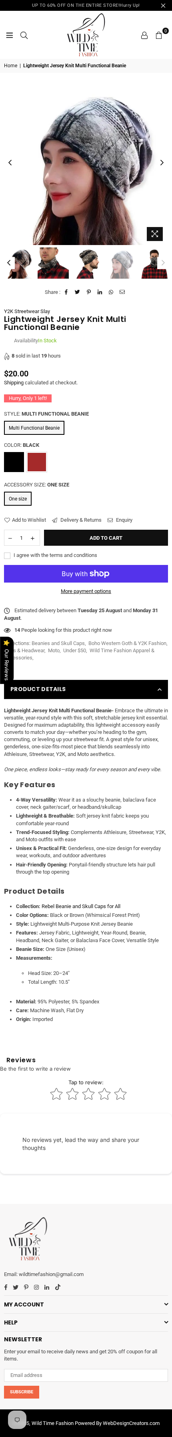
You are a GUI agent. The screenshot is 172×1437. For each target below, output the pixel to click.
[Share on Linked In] (100, 292)
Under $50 (74, 650)
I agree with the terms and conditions (54, 555)
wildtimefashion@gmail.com (51, 1274)
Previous (10, 163)
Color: (21, 445)
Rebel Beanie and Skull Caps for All (81, 906)
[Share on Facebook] (67, 292)
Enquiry (123, 520)
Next (162, 163)
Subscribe (21, 1392)
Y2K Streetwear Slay (27, 311)
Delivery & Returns (80, 520)
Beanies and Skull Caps (58, 643)
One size (18, 499)
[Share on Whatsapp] (111, 292)
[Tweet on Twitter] (78, 292)
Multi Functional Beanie (34, 428)
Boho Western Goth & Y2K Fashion (127, 643)
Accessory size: (36, 485)
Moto (54, 650)
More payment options (86, 591)
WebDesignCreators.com (131, 1423)
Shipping (14, 383)
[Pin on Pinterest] (89, 292)
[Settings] (144, 35)
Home (10, 65)
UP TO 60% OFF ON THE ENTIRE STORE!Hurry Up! (86, 5)
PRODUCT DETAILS (38, 689)
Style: (46, 414)
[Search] (24, 35)
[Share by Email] (123, 292)
